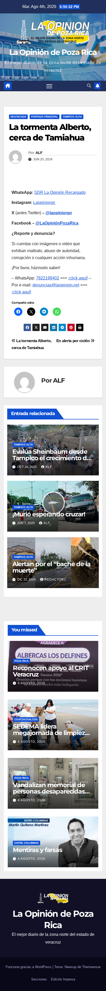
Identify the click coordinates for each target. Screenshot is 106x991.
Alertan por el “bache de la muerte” (51, 567)
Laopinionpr (44, 202)
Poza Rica (21, 660)
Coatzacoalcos (26, 719)
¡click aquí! (78, 278)
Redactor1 (55, 579)
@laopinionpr (59, 213)
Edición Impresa (63, 979)
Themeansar (91, 967)
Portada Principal (44, 116)
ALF (39, 152)
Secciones (39, 979)
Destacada (18, 116)
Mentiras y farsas (37, 850)
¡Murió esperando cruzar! (48, 514)
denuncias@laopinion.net (55, 285)
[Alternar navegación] (49, 86)
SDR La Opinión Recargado (60, 192)
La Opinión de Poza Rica (53, 52)
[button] (89, 86)
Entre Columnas (26, 842)
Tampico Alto (72, 116)
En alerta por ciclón (73, 340)
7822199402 (47, 278)
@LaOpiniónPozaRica (57, 223)
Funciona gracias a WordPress (29, 967)
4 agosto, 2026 (31, 683)
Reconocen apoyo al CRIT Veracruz (50, 671)
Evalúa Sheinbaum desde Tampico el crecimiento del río (52, 458)
